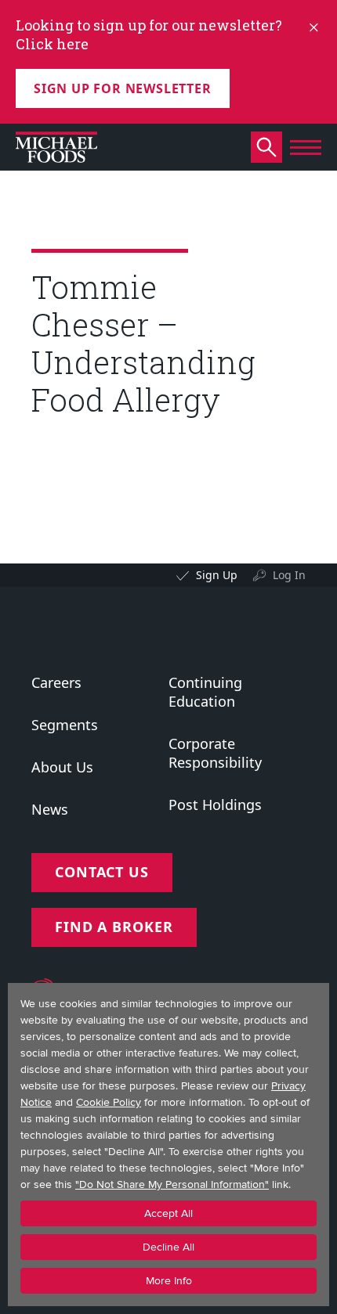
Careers (56, 682)
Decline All (168, 1247)
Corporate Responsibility (215, 753)
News (49, 809)
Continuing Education (205, 692)
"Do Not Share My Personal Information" (172, 1184)
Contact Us (102, 871)
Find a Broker (114, 926)
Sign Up (216, 574)
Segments (64, 724)
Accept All (168, 1213)
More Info (169, 1280)
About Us (62, 767)
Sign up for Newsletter (123, 88)
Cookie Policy (108, 1102)
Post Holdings (215, 804)
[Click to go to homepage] (56, 147)
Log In (289, 574)
